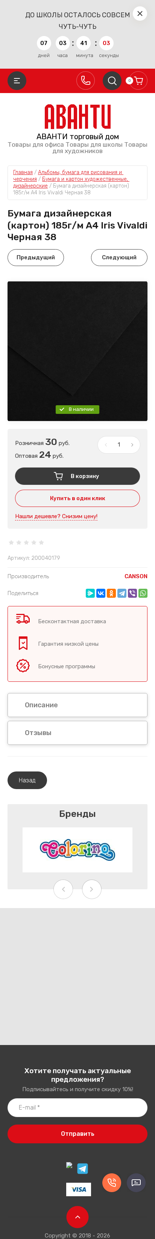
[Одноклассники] (111, 593)
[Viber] (132, 593)
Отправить (77, 1133)
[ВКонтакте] (100, 593)
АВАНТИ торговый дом (77, 136)
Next (91, 889)
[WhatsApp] (142, 593)
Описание (41, 705)
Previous (63, 889)
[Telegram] (121, 593)
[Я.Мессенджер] (90, 593)
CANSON (136, 576)
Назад (27, 780)
